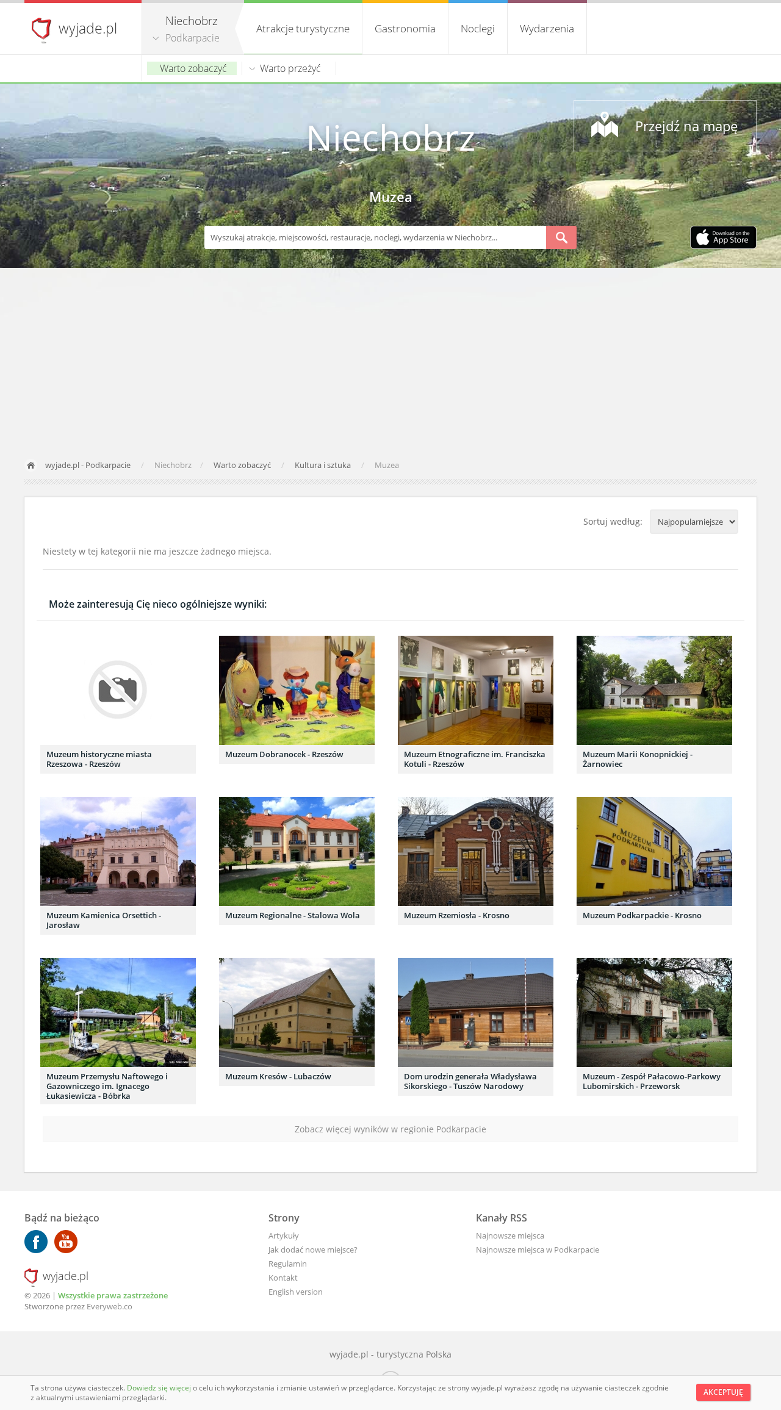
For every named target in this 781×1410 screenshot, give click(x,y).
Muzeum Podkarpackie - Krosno (642, 915)
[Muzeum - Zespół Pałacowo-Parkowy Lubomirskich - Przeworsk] (654, 1012)
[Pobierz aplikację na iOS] (723, 238)
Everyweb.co (109, 1306)
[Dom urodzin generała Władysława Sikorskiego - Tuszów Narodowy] (475, 1012)
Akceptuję (723, 1392)
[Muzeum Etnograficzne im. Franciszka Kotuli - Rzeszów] (475, 690)
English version (295, 1291)
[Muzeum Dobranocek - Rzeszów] (297, 690)
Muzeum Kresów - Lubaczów (278, 1076)
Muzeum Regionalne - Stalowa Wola (292, 915)
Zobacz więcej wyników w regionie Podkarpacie (390, 1129)
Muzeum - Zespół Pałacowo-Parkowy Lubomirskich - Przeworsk (652, 1081)
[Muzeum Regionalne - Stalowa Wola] (297, 851)
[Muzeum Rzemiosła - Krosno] (475, 851)
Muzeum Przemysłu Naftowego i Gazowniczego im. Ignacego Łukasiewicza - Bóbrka (107, 1086)
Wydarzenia (547, 28)
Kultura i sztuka (324, 464)
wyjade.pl (88, 28)
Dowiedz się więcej (160, 1388)
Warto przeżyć (290, 68)
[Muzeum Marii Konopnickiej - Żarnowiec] (654, 690)
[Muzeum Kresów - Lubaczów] (297, 1012)
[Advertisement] (390, 359)
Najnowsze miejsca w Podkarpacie (537, 1249)
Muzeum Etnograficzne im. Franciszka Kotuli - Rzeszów (474, 759)
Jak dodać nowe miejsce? (313, 1249)
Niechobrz (390, 137)
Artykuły (283, 1235)
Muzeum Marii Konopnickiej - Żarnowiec (638, 759)
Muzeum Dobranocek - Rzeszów (284, 754)
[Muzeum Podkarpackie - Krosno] (654, 851)
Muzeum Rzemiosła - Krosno (456, 915)
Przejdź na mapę (686, 126)
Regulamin (287, 1263)
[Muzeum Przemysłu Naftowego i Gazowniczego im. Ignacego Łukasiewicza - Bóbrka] (118, 1012)
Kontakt (283, 1277)
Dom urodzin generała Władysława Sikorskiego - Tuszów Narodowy (470, 1081)
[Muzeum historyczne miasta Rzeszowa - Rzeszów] (118, 690)
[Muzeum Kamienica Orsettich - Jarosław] (118, 851)
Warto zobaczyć (193, 68)
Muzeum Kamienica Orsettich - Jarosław (103, 920)
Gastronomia (405, 28)
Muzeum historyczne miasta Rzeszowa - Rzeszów (99, 759)
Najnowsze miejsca (510, 1235)
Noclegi (478, 28)
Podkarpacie (192, 38)
